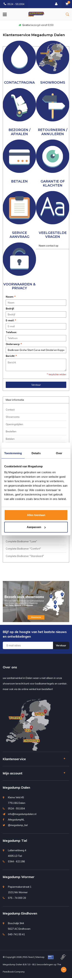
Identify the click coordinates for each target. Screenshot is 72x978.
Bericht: (11, 355)
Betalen (10, 438)
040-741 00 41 (16, 934)
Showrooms (13, 416)
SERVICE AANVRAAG (19, 235)
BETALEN (19, 181)
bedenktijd (38, 25)
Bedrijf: (10, 308)
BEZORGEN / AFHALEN (19, 132)
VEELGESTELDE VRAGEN (53, 235)
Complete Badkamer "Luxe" (21, 541)
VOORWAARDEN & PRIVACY (19, 286)
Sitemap (39, 957)
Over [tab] (59, 453)
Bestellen (11, 431)
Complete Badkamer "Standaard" (25, 556)
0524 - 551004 (15, 4)
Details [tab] (36, 453)
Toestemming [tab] (13, 453)
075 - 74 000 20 (17, 897)
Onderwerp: (14, 344)
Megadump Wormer (19, 877)
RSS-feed (28, 957)
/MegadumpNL (16, 819)
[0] (66, 4)
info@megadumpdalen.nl (22, 814)
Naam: (11, 296)
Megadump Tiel (15, 840)
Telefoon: (11, 332)
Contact (10, 409)
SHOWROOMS (52, 82)
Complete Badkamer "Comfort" (23, 548)
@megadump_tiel (18, 825)
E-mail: (11, 320)
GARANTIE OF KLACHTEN (53, 183)
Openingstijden (14, 424)
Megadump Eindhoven (20, 913)
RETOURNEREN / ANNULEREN (52, 132)
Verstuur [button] (36, 384)
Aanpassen (34, 527)
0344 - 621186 (16, 861)
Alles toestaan (36, 515)
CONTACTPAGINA (19, 82)
